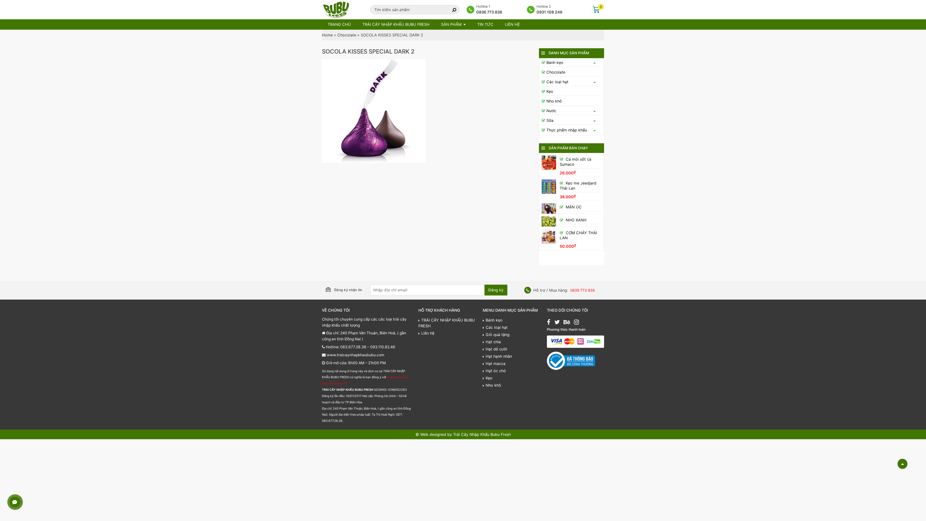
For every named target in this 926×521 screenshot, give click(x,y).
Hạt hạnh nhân (499, 356)
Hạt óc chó (496, 370)
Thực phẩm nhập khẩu (566, 130)
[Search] (450, 9)
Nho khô (554, 101)
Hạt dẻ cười (496, 349)
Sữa (549, 120)
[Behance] (567, 322)
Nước (551, 110)
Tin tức (485, 24)
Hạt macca (495, 363)
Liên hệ (512, 24)
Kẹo (549, 91)
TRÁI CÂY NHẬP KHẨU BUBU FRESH (395, 24)
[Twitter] (557, 322)
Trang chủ (339, 24)
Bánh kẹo (554, 62)
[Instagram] (576, 322)
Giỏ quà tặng (498, 334)
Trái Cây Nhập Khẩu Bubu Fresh (482, 434)
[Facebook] (548, 322)
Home (327, 35)
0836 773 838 (489, 12)
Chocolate (346, 35)
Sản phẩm (451, 24)
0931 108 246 (549, 12)
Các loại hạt (557, 81)
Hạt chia (493, 341)
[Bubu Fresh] (336, 9)
